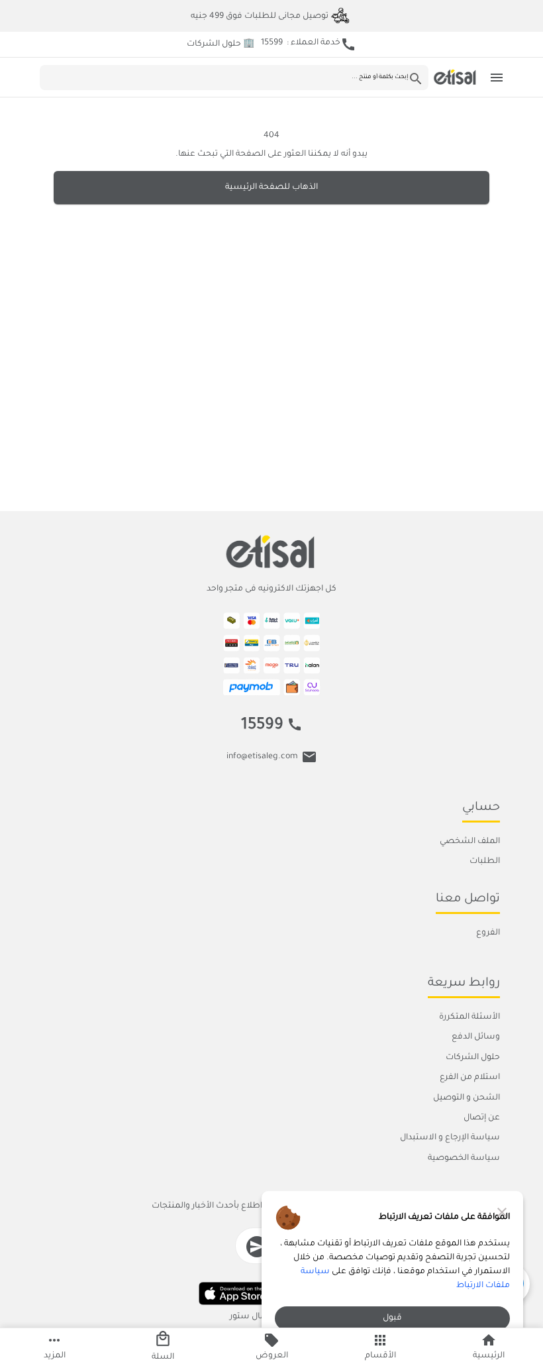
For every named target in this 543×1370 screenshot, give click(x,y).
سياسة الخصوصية (464, 1158)
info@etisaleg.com (262, 757)
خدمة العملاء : (308, 44)
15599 (262, 725)
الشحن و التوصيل (466, 1098)
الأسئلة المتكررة (469, 1017)
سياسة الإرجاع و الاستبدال (450, 1138)
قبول (392, 1318)
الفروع (488, 933)
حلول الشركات (473, 1057)
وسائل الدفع (476, 1038)
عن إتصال (482, 1118)
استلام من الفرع (470, 1077)
